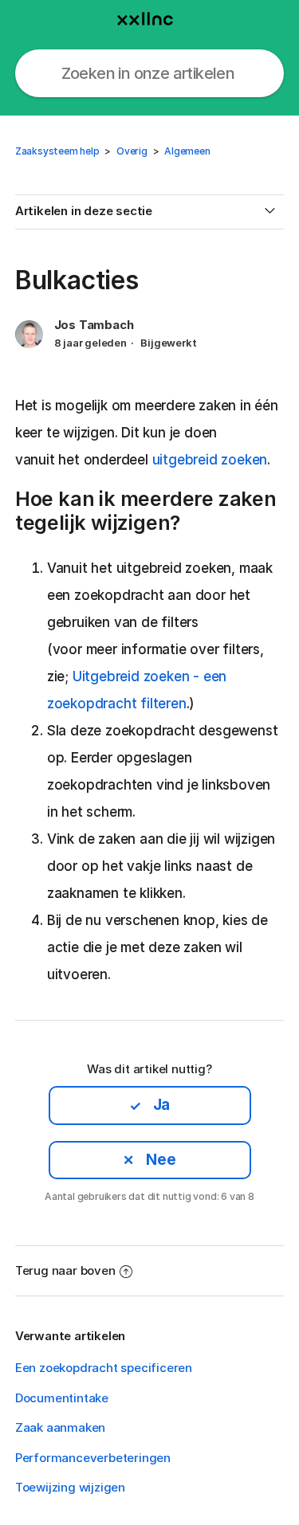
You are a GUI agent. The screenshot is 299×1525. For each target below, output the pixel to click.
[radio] (150, 1105)
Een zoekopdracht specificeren (103, 1367)
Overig (132, 151)
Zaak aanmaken (60, 1427)
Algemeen (187, 151)
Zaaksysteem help (57, 151)
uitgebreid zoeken (210, 460)
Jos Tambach (94, 324)
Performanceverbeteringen (93, 1457)
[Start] (150, 15)
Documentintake (61, 1397)
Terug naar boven (65, 1270)
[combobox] (150, 73)
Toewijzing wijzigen (70, 1487)
